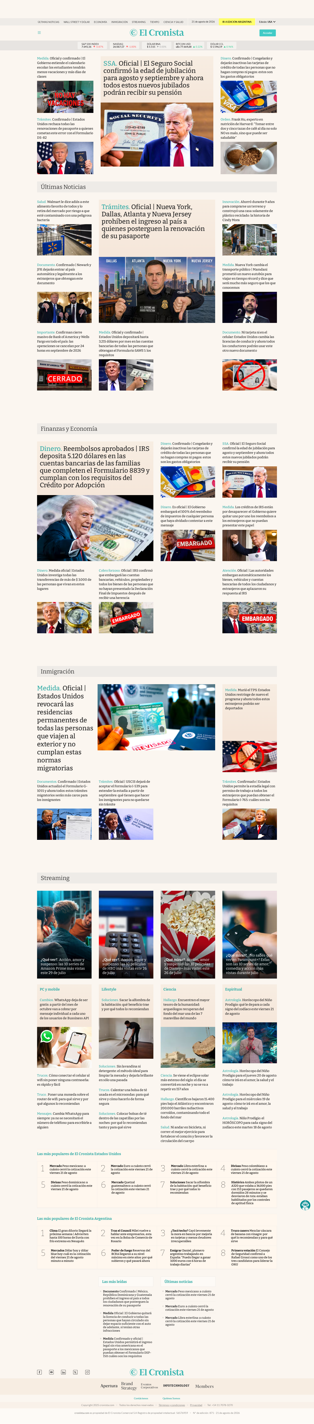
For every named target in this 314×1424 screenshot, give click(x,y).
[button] (305, 1205)
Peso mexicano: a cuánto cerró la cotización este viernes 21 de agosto (70, 1169)
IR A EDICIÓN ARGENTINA (236, 22)
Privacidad (196, 1405)
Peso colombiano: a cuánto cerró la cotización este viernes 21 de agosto (251, 1169)
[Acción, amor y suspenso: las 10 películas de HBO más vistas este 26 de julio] (126, 935)
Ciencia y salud (173, 22)
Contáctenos (141, 1398)
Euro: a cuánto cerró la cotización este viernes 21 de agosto (132, 1169)
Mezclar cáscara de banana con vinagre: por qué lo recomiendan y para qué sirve (252, 1236)
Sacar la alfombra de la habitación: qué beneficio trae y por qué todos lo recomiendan (190, 1188)
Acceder (267, 32)
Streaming (139, 22)
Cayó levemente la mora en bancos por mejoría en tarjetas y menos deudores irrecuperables (191, 1236)
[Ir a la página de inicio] (157, 33)
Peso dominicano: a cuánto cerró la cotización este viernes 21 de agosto (71, 1186)
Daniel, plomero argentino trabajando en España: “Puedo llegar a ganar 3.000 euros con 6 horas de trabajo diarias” (190, 1257)
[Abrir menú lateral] (39, 32)
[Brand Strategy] (129, 1386)
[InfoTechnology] (176, 1386)
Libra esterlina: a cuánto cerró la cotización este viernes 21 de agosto (191, 1169)
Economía (100, 22)
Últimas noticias (48, 22)
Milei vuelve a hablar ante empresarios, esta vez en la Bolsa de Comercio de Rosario (131, 1236)
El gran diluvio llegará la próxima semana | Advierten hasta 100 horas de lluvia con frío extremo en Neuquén (70, 1236)
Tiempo (154, 22)
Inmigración (119, 22)
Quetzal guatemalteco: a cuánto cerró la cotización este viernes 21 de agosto (131, 1188)
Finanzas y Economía (69, 428)
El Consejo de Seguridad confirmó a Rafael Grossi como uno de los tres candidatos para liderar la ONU (252, 1257)
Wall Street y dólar (77, 22)
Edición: (265, 22)
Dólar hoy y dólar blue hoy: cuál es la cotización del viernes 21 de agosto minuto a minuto (71, 1256)
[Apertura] (109, 1386)
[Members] (204, 1387)
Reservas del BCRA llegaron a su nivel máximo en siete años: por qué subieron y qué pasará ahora (132, 1256)
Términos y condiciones (172, 1405)
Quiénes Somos (171, 1398)
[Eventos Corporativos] (149, 1386)
